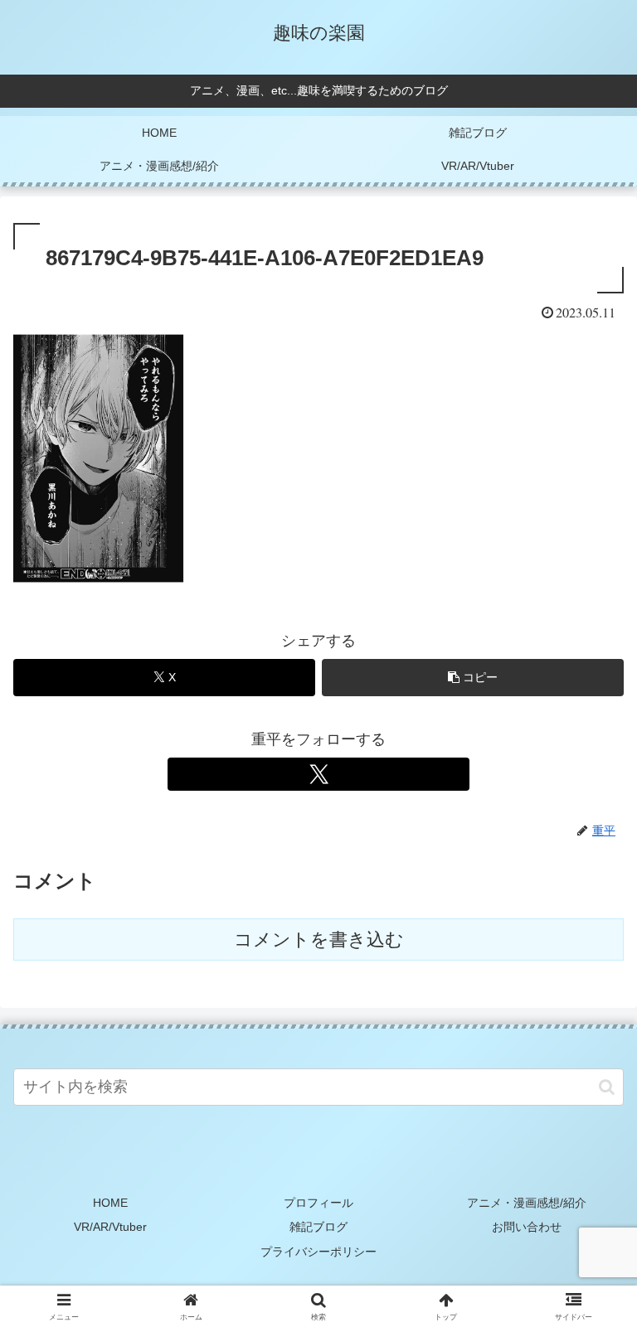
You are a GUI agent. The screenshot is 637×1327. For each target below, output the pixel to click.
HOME (110, 1202)
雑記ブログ (318, 1226)
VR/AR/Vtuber (110, 1226)
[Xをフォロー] (318, 774)
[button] (473, 677)
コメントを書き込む (319, 939)
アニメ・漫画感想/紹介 (526, 1202)
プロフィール (318, 1202)
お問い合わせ (527, 1226)
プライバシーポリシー (318, 1251)
